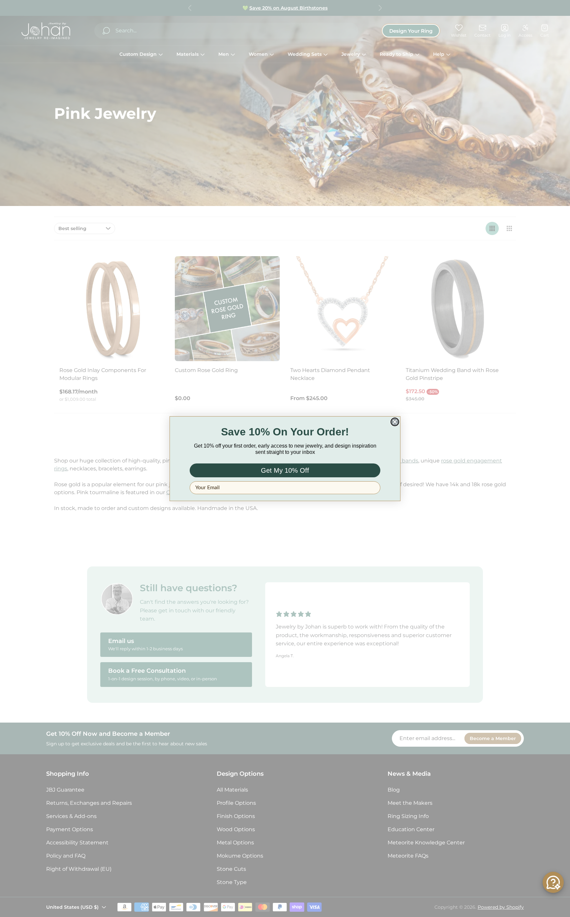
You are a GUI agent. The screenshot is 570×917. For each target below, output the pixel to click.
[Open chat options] (553, 882)
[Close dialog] (395, 422)
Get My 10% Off (285, 470)
